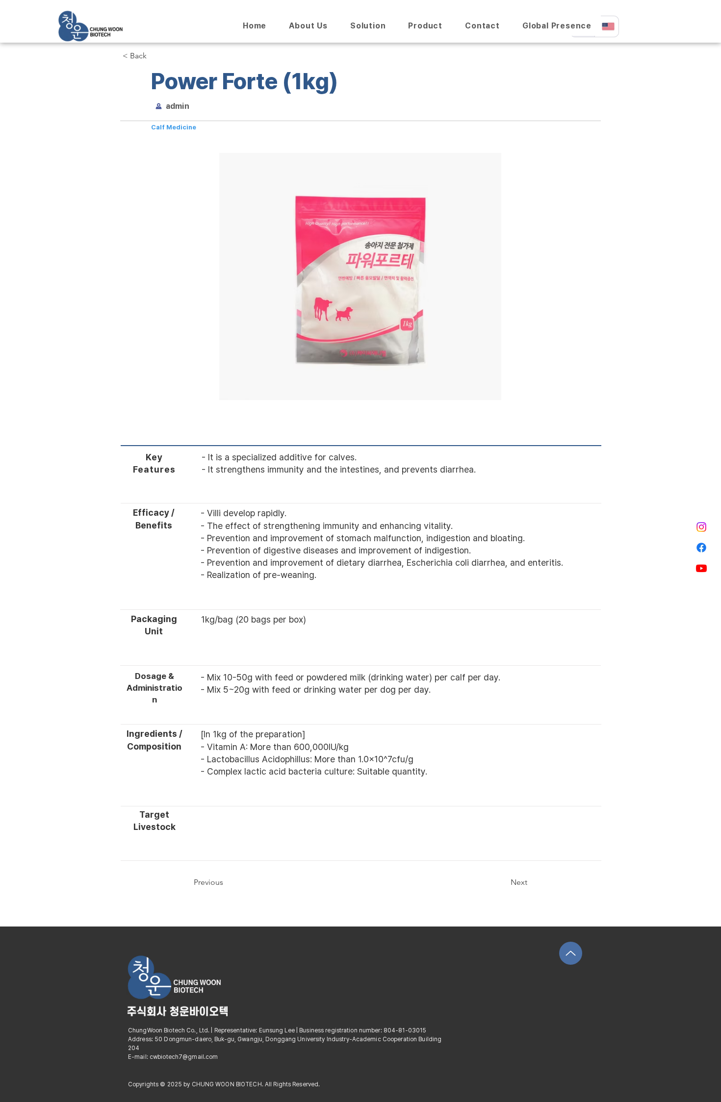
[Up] (570, 953)
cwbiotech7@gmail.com (184, 1056)
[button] (155, 56)
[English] (606, 26)
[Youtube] (701, 568)
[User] (158, 106)
